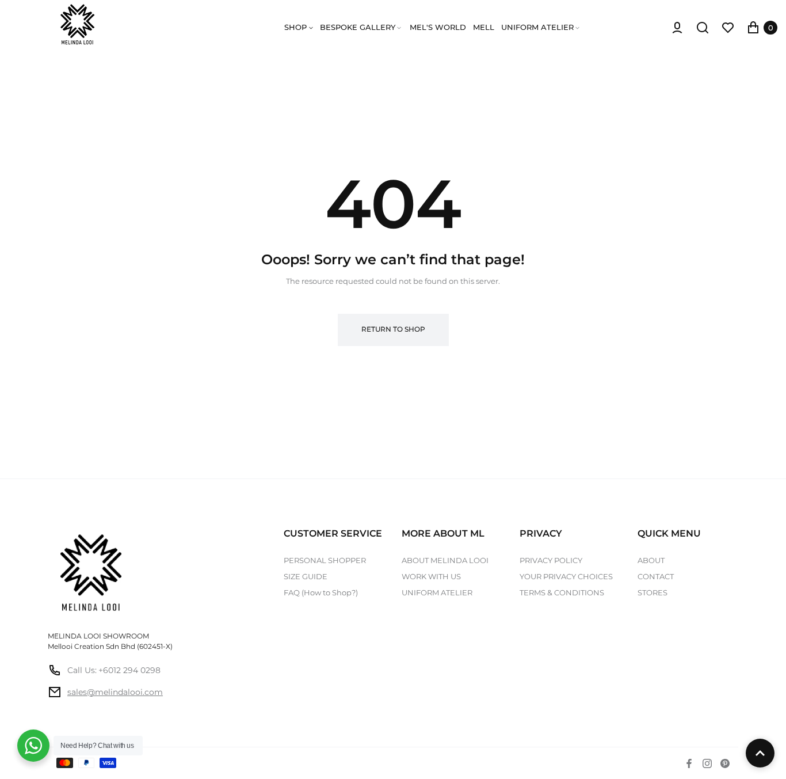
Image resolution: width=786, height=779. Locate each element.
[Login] (677, 28)
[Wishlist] (728, 28)
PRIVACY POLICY (551, 560)
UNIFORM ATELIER (437, 592)
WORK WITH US (431, 576)
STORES (652, 592)
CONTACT (656, 576)
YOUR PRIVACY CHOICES (566, 576)
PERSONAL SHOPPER (325, 560)
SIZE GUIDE (305, 576)
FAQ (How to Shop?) (321, 592)
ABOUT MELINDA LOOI (445, 560)
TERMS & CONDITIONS (562, 592)
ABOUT (651, 560)
